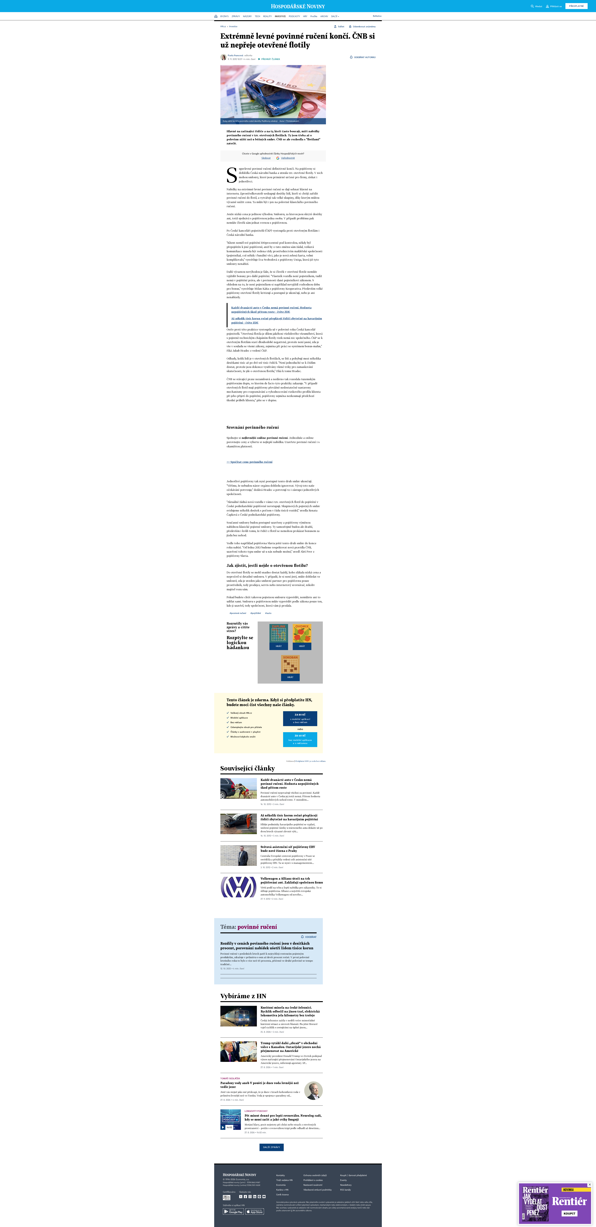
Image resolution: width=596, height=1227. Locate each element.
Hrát (279, 646)
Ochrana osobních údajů (315, 1175)
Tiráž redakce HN (284, 1180)
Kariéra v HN (282, 1190)
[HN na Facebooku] (245, 1196)
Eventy (343, 1180)
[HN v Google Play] (233, 1211)
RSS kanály (345, 1190)
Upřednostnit (288, 158)
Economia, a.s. (242, 1179)
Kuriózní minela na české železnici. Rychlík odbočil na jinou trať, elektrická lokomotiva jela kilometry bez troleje (290, 1011)
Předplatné (576, 6)
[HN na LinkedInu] (254, 1196)
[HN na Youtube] (264, 1196)
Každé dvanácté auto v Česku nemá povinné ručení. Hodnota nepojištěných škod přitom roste (290, 784)
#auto (268, 613)
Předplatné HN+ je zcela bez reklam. (310, 761)
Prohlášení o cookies (313, 1180)
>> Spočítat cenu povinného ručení (249, 461)
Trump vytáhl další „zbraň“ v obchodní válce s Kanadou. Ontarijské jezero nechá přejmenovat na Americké (291, 1047)
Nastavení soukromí (312, 1185)
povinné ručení (257, 927)
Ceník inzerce (282, 1195)
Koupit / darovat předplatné (353, 1175)
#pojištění (256, 613)
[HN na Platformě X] (240, 1196)
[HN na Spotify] (259, 1196)
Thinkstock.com (292, 121)
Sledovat (266, 158)
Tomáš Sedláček (230, 1078)
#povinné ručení (238, 613)
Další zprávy (271, 1147)
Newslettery (346, 1185)
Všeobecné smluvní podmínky (317, 1190)
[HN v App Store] (254, 1211)
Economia (281, 1185)
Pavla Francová (235, 55)
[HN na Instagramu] (250, 1196)
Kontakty (280, 1175)
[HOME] (215, 16)
